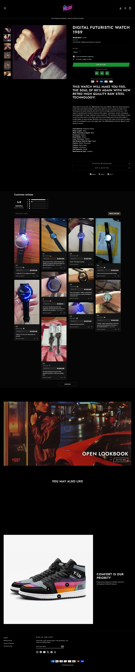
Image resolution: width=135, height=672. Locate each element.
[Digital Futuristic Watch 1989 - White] (20, 524)
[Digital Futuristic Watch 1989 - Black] (15, 524)
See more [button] (59, 265)
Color (75, 48)
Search (6, 637)
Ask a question (102, 168)
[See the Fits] (67, 434)
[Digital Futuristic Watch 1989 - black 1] (18, 524)
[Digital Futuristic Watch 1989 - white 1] (23, 524)
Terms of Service (9, 643)
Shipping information (102, 163)
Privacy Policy (8, 646)
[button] (80, 38)
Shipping (83, 42)
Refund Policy (8, 640)
